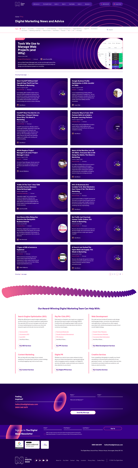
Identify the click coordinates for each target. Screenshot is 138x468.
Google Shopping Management (65, 334)
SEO (69, 30)
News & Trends (47, 30)
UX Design (79, 30)
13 (120, 274)
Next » (122, 274)
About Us (58, 460)
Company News (40, 28)
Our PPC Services (62, 345)
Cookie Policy (100, 460)
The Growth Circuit (47, 4)
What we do (36, 4)
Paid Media (56, 30)
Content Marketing (51, 28)
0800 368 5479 (21, 407)
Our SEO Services (25, 345)
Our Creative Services (100, 370)
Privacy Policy (91, 460)
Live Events (24, 30)
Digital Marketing (77, 28)
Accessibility (31, 28)
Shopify (95, 331)
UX (73, 30)
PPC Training (59, 337)
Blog (78, 460)
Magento (104, 331)
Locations (83, 460)
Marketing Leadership (34, 30)
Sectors (56, 4)
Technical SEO (24, 331)
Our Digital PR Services (64, 370)
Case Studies (72, 4)
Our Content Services (26, 370)
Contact (72, 460)
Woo (99, 331)
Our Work (65, 460)
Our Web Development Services (104, 345)
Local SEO (22, 337)
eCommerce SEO (24, 334)
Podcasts (63, 30)
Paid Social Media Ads (62, 331)
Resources (87, 4)
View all (23, 28)
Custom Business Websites (100, 334)
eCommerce (94, 28)
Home (17, 16)
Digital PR (86, 28)
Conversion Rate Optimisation (101, 337)
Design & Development (65, 28)
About (63, 4)
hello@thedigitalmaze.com (26, 404)
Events (79, 4)
